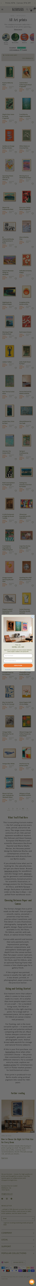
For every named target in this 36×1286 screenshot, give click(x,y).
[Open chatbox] (31, 1282)
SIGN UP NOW (18, 665)
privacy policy (27, 669)
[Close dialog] (32, 616)
